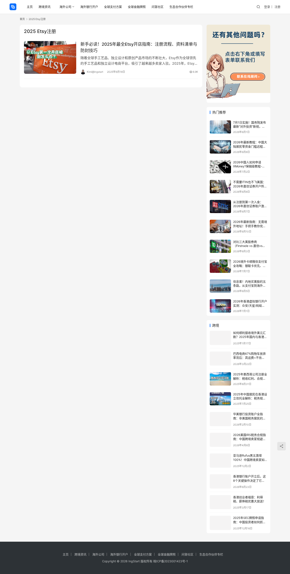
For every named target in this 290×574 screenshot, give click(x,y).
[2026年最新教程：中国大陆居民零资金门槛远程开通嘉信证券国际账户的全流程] (220, 147)
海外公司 (65, 7)
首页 (22, 19)
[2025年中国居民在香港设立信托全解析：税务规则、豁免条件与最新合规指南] (220, 399)
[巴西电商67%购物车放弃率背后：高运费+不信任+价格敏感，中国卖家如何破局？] (220, 359)
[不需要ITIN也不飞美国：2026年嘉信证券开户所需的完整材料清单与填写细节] (220, 186)
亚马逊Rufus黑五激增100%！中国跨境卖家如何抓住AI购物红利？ (249, 460)
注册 (277, 7)
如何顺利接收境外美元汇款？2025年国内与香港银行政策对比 (250, 337)
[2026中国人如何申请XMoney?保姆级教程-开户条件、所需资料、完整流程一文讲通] (220, 167)
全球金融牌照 (137, 7)
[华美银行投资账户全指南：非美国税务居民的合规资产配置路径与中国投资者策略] (220, 419)
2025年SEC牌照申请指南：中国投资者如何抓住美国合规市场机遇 (249, 522)
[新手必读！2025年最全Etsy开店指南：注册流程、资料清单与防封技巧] (50, 57)
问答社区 (157, 7)
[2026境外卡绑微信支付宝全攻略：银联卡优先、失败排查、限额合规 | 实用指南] (220, 266)
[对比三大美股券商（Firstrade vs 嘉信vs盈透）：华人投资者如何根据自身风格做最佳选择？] (220, 246)
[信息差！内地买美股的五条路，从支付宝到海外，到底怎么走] (220, 286)
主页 (30, 7)
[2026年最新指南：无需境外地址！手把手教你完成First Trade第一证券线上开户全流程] (220, 226)
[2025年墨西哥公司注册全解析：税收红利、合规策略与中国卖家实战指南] (220, 379)
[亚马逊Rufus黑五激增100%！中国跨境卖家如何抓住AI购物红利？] (220, 460)
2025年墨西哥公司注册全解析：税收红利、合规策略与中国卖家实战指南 (250, 378)
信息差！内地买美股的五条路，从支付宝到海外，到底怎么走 (249, 286)
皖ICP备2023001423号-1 (170, 561)
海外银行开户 (89, 7)
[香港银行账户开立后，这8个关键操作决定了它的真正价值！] (220, 481)
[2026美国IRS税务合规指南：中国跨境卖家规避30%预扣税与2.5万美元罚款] (220, 440)
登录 (267, 7)
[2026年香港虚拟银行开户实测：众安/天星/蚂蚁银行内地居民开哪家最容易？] (220, 306)
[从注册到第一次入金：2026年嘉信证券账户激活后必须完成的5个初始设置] (220, 206)
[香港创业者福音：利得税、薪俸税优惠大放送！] (220, 502)
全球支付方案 (113, 7)
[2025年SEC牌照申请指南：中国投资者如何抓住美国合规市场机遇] (220, 523)
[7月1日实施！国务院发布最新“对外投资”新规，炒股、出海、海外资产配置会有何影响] (220, 127)
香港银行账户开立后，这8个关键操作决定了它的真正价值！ (249, 480)
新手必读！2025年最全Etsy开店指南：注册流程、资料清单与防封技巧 (138, 47)
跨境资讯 (45, 7)
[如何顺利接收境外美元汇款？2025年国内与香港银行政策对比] (220, 338)
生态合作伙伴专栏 (181, 7)
